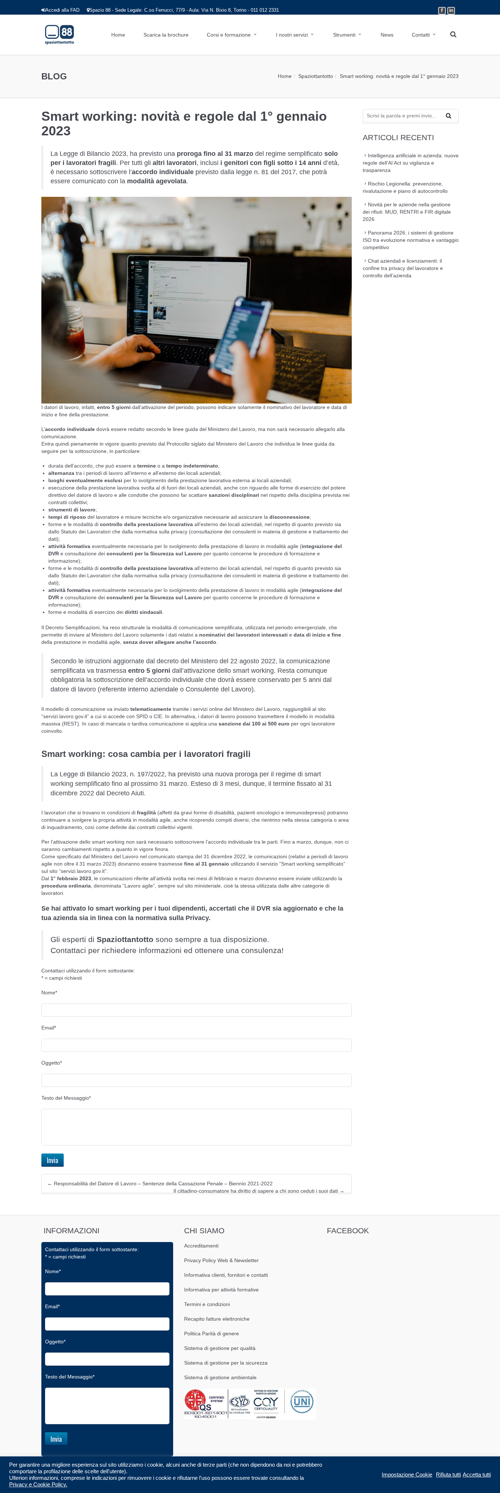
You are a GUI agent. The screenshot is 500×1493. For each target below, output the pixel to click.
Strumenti (344, 35)
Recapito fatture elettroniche (217, 1319)
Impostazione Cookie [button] (407, 1475)
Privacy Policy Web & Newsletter (221, 1260)
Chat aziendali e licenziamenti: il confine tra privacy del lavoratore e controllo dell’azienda (403, 268)
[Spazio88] (59, 35)
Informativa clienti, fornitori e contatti (226, 1275)
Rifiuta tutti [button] (448, 1475)
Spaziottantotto (315, 76)
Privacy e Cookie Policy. (38, 1485)
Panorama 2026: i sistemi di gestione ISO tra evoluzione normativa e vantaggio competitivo (411, 240)
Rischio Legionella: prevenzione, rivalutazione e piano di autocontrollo (405, 187)
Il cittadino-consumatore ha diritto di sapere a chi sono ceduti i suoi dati (258, 1191)
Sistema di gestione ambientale (220, 1377)
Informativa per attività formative (221, 1290)
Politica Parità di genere (211, 1333)
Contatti (421, 35)
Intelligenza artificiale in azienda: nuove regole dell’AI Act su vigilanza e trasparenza (411, 163)
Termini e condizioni (207, 1304)
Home (118, 35)
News (387, 35)
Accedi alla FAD (62, 10)
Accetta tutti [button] (477, 1475)
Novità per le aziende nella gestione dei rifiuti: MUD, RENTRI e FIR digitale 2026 (407, 212)
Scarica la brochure (166, 35)
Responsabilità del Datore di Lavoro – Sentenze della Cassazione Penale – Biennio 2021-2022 (160, 1183)
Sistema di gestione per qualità (219, 1348)
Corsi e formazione (229, 35)
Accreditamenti (201, 1246)
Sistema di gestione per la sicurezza (226, 1363)
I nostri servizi (292, 35)
